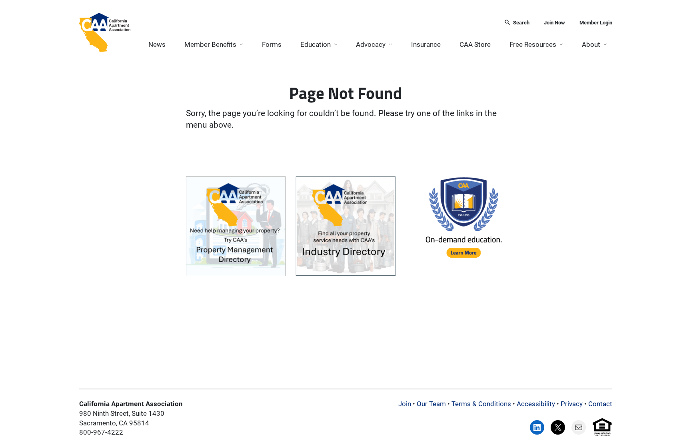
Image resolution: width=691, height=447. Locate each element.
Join (404, 404)
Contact (600, 404)
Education (315, 44)
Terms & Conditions (481, 404)
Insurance (426, 44)
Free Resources (532, 44)
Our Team (431, 404)
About (591, 44)
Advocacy (370, 44)
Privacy (572, 404)
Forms (272, 44)
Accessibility (536, 404)
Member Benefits (210, 44)
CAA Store (475, 44)
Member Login (595, 23)
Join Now (554, 23)
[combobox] (314, 23)
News (157, 44)
